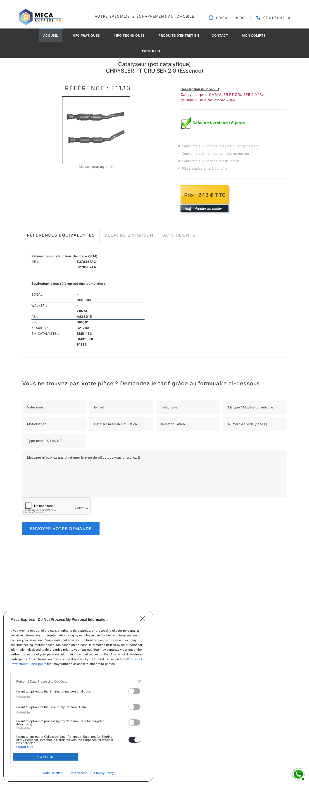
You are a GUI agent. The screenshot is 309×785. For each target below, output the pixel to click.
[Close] (144, 620)
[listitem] (78, 681)
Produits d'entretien (179, 35)
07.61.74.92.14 (276, 18)
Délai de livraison (128, 235)
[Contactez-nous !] (297, 773)
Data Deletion (52, 773)
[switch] (134, 691)
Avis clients (179, 235)
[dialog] (78, 696)
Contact (220, 35)
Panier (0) (151, 51)
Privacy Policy (104, 773)
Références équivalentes (61, 235)
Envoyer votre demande (61, 528)
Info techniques (129, 35)
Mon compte (254, 35)
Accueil (50, 35)
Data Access (78, 773)
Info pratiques (86, 35)
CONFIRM (45, 757)
